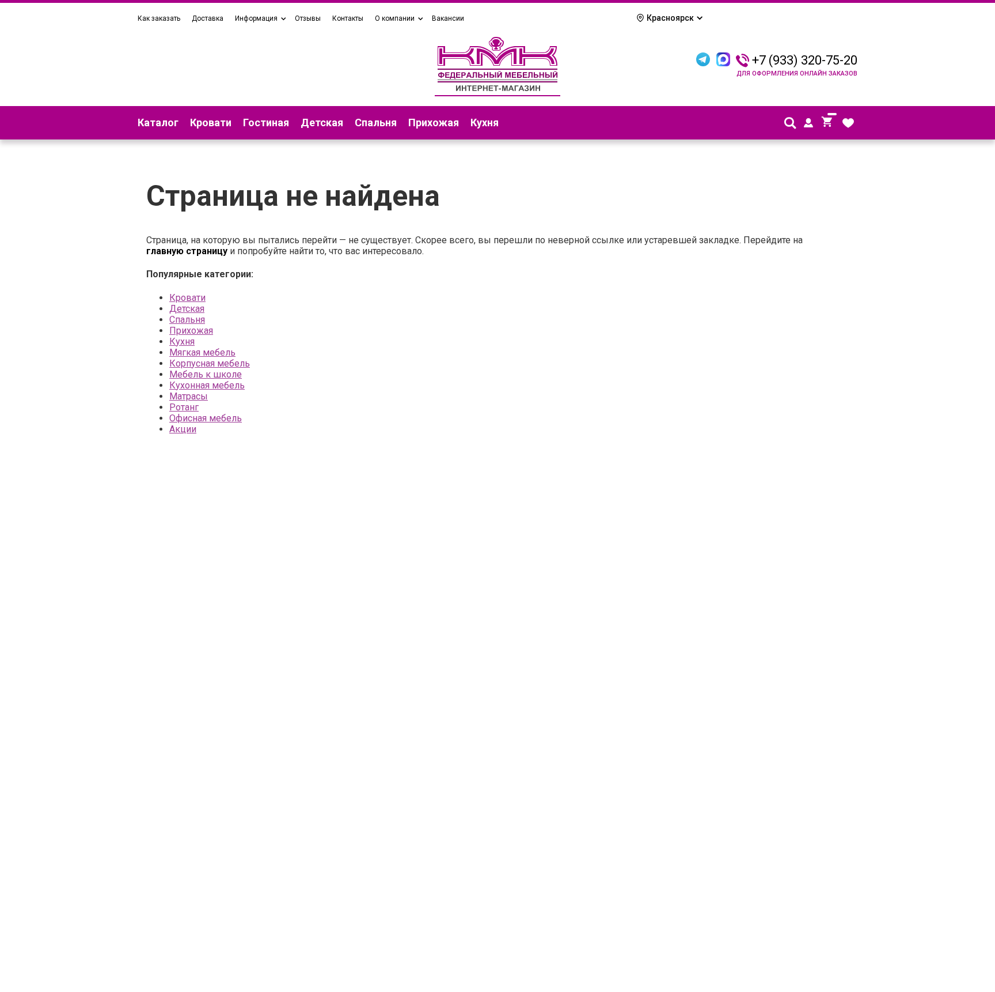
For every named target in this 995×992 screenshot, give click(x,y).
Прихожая (433, 122)
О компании (395, 18)
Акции (182, 429)
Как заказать (159, 18)
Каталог (158, 122)
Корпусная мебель (209, 363)
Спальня (376, 122)
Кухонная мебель (207, 385)
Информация (256, 18)
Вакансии (448, 18)
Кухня (484, 122)
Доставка (207, 18)
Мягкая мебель (202, 352)
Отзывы (308, 18)
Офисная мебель (205, 418)
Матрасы (188, 396)
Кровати (210, 122)
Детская (322, 122)
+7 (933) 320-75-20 (804, 60)
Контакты (347, 18)
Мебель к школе (205, 374)
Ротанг (184, 407)
